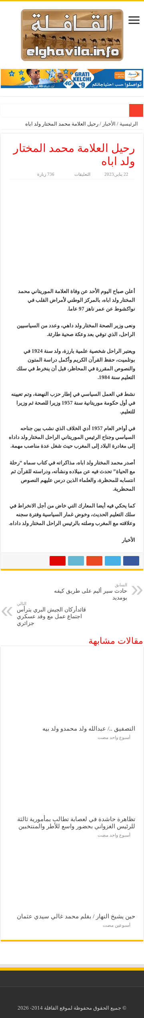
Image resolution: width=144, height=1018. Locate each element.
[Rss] (78, 998)
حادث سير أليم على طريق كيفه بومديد (90, 591)
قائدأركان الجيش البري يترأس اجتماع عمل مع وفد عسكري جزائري (51, 613)
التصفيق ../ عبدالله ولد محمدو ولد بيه (88, 728)
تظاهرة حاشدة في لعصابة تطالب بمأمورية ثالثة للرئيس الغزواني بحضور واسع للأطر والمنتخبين (76, 822)
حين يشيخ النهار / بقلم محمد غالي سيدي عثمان (76, 916)
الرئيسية (129, 124)
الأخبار (109, 124)
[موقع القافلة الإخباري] (72, 33)
